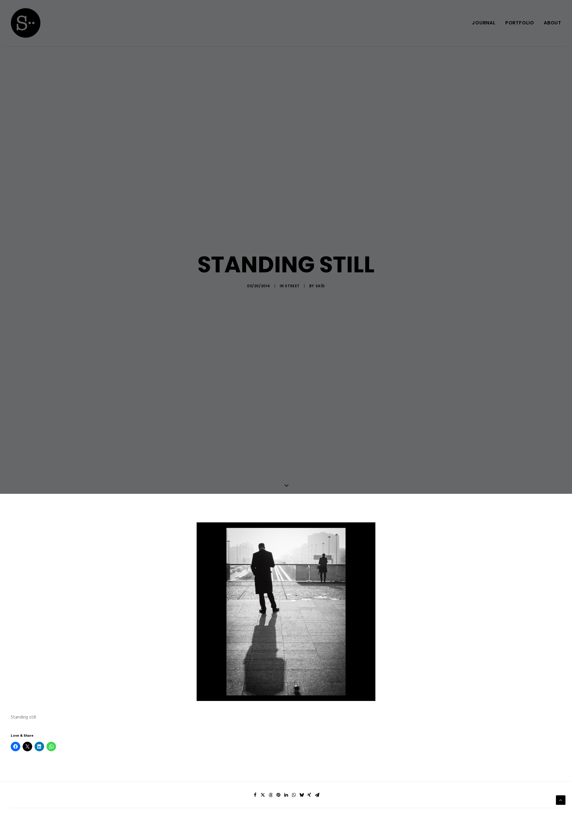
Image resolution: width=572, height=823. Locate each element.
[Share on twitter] (262, 795)
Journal (484, 22)
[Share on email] (317, 795)
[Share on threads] (270, 795)
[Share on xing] (309, 795)
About (552, 22)
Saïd (320, 285)
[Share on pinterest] (278, 795)
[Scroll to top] (560, 800)
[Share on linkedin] (286, 795)
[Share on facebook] (255, 795)
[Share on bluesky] (301, 795)
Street (292, 285)
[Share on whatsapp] (293, 795)
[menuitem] (486, 23)
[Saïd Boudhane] (26, 23)
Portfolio (519, 22)
